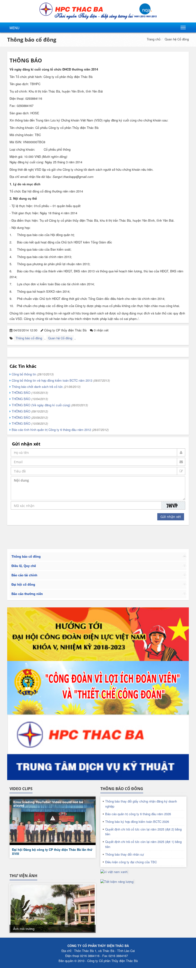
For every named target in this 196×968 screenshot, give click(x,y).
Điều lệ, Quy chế (23, 566)
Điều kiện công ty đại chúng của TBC (131, 862)
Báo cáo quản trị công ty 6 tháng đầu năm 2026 (138, 814)
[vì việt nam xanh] (113, 871)
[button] (52, 818)
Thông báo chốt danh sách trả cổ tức (46, 386)
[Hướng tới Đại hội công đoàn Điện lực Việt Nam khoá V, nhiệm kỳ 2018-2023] (98, 634)
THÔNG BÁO (29, 392)
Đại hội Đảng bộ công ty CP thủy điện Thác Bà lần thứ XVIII (52, 851)
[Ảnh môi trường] (53, 908)
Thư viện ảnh (23, 875)
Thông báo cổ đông (31, 39)
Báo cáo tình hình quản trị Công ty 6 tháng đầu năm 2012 (60, 429)
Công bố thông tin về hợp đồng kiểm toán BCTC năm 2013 (60, 380)
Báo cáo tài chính (24, 575)
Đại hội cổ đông (23, 584)
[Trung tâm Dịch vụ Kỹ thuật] (98, 747)
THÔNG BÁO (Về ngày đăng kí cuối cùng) (49, 405)
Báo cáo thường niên (27, 594)
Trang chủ (153, 39)
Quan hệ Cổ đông (177, 39)
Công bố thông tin (32, 374)
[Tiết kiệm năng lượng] (116, 881)
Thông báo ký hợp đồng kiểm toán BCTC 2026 (137, 821)
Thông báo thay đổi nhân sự (124, 854)
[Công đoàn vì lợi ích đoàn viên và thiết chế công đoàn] (98, 688)
